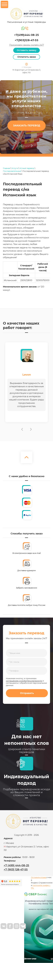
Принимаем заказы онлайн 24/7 (26, 45)
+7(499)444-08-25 (26, 35)
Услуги (15, 168)
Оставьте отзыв (38, 877)
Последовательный (12, 171)
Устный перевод (26, 168)
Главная (6, 168)
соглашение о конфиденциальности (24, 681)
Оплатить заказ (26, 56)
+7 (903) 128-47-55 (16, 869)
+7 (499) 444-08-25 (16, 865)
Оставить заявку (26, 50)
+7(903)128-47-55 (26, 40)
